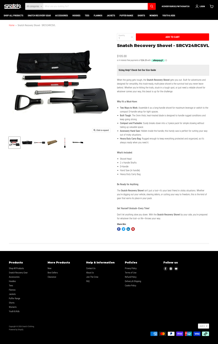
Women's (153, 15)
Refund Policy (130, 277)
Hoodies (76, 15)
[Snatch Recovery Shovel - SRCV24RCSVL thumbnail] (14, 142)
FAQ (88, 281)
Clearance (52, 277)
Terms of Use (130, 272)
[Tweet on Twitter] (123, 229)
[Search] (152, 6)
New (49, 268)
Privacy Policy (131, 268)
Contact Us (91, 268)
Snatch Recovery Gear (39, 15)
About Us (90, 272)
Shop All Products (13, 15)
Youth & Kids (168, 15)
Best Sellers (53, 272)
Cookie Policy (130, 285)
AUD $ (202, 326)
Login (202, 6)
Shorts (141, 15)
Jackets (111, 15)
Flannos (98, 15)
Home (11, 25)
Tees (87, 15)
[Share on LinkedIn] (128, 229)
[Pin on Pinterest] (133, 229)
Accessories (61, 15)
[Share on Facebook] (119, 229)
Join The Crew (92, 277)
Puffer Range (126, 15)
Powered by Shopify (16, 329)
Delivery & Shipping (133, 281)
